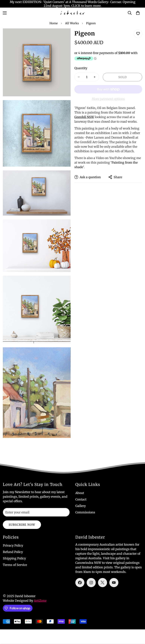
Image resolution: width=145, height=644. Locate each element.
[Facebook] (79, 582)
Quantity (80, 68)
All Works (72, 23)
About (79, 493)
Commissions (85, 512)
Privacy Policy (13, 545)
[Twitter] (102, 582)
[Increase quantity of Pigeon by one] (94, 77)
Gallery (80, 506)
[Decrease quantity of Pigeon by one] (79, 77)
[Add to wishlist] (138, 33)
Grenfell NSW (84, 117)
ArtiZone (40, 600)
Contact (80, 499)
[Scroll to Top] (137, 623)
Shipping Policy (14, 558)
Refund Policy (13, 552)
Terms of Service (15, 565)
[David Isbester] (72, 13)
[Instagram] (91, 582)
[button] (137, 13)
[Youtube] (113, 582)
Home (53, 23)
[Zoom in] (64, 36)
